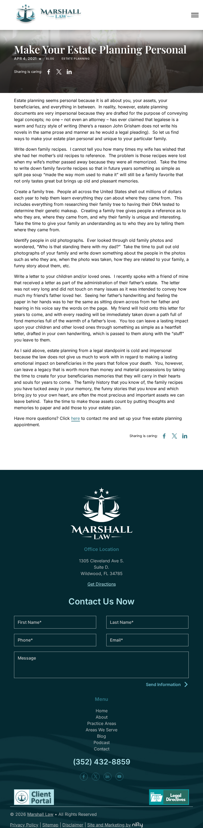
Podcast (102, 742)
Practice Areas (101, 723)
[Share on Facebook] (48, 72)
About (102, 717)
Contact (101, 748)
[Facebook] (84, 777)
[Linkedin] (108, 777)
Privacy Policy (24, 824)
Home (102, 710)
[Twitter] (96, 777)
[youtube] (119, 777)
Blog (50, 58)
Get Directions (101, 584)
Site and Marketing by (109, 824)
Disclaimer (72, 824)
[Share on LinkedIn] (69, 72)
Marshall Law (40, 814)
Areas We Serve (101, 729)
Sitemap (50, 824)
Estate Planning (76, 58)
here (75, 418)
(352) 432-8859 (101, 761)
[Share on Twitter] (59, 72)
